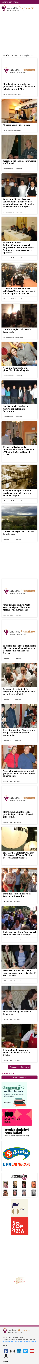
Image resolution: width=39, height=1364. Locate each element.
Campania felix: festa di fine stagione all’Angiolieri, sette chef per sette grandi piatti (19, 691)
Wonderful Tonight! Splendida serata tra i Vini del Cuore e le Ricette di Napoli (17, 493)
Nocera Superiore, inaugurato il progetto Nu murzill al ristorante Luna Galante (19, 773)
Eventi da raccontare (12, 55)
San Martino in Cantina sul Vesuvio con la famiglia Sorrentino (15, 409)
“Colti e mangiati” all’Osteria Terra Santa (17, 330)
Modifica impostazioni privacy (27, 1341)
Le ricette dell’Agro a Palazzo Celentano (17, 1012)
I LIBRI (10, 2)
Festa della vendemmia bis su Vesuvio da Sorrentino (17, 894)
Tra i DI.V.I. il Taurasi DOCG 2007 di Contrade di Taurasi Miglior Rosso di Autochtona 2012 (18, 855)
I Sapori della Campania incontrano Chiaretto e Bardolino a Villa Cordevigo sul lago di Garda (19, 451)
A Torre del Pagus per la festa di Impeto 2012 (18, 532)
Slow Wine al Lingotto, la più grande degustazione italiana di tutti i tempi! (18, 814)
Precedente (14, 1067)
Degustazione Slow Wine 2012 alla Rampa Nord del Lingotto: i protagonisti (19, 732)
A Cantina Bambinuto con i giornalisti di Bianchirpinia (16, 369)
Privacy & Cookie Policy (10, 1341)
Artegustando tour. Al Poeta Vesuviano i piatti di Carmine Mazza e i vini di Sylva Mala (16, 607)
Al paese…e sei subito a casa (16, 124)
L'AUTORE (5, 2)
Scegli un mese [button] (19, 1077)
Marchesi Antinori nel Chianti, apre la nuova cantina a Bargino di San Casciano (19, 973)
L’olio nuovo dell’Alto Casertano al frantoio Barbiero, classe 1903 (19, 933)
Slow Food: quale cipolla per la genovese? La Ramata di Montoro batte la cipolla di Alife (19, 86)
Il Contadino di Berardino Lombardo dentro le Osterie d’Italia (16, 1052)
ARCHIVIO (16, 2)
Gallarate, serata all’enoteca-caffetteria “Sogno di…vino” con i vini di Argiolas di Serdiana (19, 291)
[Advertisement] (19, 32)
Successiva (25, 1067)
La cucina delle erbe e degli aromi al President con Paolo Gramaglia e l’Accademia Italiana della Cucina (19, 649)
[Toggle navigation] (34, 2)
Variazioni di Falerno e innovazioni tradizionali (19, 162)
